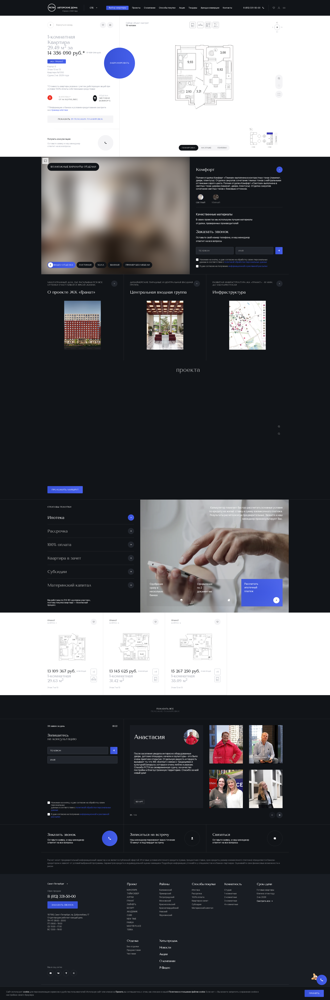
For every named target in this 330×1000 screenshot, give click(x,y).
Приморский (165, 894)
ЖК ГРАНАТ (56, 61)
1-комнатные (230, 894)
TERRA (130, 930)
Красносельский (167, 904)
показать (80, 119)
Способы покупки (167, 8)
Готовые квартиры (265, 890)
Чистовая (131, 954)
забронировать (119, 63)
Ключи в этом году (266, 894)
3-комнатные (230, 901)
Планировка (188, 148)
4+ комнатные (231, 904)
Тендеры (192, 8)
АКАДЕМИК (132, 912)
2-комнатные (230, 897)
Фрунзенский (165, 915)
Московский (165, 901)
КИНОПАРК (132, 890)
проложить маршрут (65, 489)
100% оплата (198, 897)
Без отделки (133, 947)
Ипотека (196, 890)
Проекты (136, 8)
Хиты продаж (168, 941)
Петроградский (166, 897)
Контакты (227, 8)
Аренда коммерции (210, 8)
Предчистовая (134, 950)
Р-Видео (164, 967)
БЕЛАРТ (130, 908)
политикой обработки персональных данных (245, 262)
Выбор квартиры (117, 7)
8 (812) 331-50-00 (251, 8)
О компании (149, 8)
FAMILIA (130, 922)
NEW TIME (131, 919)
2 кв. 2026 (261, 897)
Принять (314, 993)
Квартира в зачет (200, 901)
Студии (228, 890)
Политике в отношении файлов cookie (187, 992)
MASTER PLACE (134, 926)
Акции (182, 8)
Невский (163, 912)
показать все (165, 710)
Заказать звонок (62, 905)
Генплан (222, 148)
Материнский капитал (202, 908)
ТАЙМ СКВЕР (133, 894)
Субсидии (196, 904)
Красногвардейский (169, 908)
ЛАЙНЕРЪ (131, 904)
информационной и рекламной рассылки (247, 266)
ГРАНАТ (130, 901)
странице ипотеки (59, 110)
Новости (165, 947)
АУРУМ (130, 897)
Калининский (165, 890)
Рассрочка (197, 894)
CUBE (129, 915)
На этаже (206, 148)
